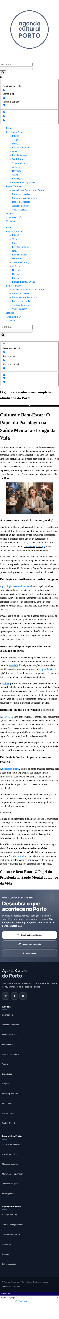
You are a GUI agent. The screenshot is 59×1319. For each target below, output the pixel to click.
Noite (14, 151)
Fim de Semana (19, 155)
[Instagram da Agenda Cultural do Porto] (5, 996)
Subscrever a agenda (32, 944)
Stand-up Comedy (20, 163)
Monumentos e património (13, 1174)
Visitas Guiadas (19, 209)
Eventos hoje (7, 1015)
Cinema (16, 174)
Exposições (17, 178)
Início (8, 128)
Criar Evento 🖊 (13, 217)
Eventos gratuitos (9, 1034)
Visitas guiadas (8, 1193)
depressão (7, 717)
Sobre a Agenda (9, 1264)
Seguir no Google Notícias (32, 935)
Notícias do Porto (9, 1215)
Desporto (16, 171)
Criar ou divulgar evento (12, 1224)
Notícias (10, 213)
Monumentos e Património (24, 198)
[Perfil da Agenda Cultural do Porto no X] (23, 996)
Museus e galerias (10, 1164)
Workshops (17, 159)
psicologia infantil (10, 768)
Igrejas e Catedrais (21, 202)
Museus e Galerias (21, 194)
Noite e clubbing (9, 1113)
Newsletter (6, 1244)
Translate (22, 1301)
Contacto (10, 221)
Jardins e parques (10, 1184)
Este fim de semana (10, 1025)
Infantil (15, 136)
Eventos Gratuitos (20, 147)
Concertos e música (10, 1054)
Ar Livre (16, 167)
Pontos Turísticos (14, 186)
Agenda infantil (8, 1044)
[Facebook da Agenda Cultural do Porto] (14, 996)
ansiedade (13, 665)
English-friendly (9, 1123)
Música (15, 143)
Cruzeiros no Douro (10, 1154)
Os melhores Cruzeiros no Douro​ (28, 190)
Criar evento (31, 953)
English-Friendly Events (23, 182)
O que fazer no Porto (11, 1144)
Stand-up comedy (10, 1093)
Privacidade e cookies (11, 1287)
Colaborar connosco (11, 1234)
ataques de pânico (47, 669)
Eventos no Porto (14, 132)
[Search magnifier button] (3, 72)
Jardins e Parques (20, 205)
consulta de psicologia (34, 546)
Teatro (15, 140)
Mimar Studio (19, 856)
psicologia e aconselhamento (15, 586)
